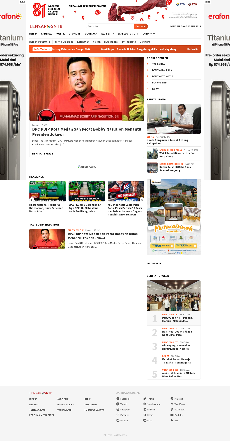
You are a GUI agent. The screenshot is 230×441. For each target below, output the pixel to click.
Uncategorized (175, 164)
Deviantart (179, 409)
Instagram (125, 409)
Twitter (150, 398)
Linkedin (151, 409)
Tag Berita (158, 63)
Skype (150, 415)
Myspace (124, 415)
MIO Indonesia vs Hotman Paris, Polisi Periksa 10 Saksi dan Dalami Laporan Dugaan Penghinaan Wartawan (125, 209)
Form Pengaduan (94, 409)
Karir (87, 399)
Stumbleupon (153, 404)
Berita (71, 230)
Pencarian (140, 26)
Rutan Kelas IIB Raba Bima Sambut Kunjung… (175, 168)
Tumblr (123, 404)
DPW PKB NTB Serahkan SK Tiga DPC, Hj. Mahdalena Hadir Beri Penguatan (84, 208)
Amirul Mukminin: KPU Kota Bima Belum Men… (178, 375)
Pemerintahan (174, 150)
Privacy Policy (65, 404)
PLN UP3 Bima (159, 82)
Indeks (33, 399)
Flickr (149, 420)
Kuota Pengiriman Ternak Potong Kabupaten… (167, 141)
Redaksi (33, 404)
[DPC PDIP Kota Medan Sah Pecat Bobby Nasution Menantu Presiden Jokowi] (86, 88)
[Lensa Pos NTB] (46, 26)
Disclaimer (90, 404)
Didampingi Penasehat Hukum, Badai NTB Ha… (176, 347)
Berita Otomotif (162, 76)
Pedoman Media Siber (41, 415)
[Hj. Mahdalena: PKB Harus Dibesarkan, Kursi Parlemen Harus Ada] (47, 191)
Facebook (125, 398)
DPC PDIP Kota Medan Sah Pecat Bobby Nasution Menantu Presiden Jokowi (86, 132)
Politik (80, 230)
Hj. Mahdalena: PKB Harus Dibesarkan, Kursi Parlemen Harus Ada (46, 208)
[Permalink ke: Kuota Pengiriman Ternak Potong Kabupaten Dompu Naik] (174, 119)
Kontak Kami (64, 409)
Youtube (178, 415)
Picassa (124, 420)
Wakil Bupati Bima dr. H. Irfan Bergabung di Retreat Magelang (120, 49)
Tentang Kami (37, 409)
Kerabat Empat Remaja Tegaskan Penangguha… (177, 361)
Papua (155, 88)
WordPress (179, 404)
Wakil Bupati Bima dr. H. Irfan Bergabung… (177, 155)
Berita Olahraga (162, 70)
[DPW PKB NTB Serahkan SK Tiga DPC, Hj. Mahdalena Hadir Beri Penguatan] (86, 191)
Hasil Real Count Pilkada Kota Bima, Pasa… (177, 333)
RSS (176, 420)
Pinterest (178, 398)
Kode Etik (62, 399)
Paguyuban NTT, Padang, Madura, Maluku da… (177, 319)
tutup (22, 1)
